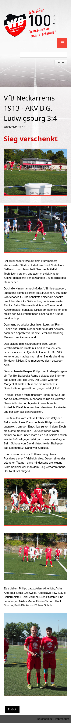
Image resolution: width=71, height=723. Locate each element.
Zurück (12, 709)
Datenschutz (45, 718)
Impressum (62, 718)
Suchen (60, 62)
